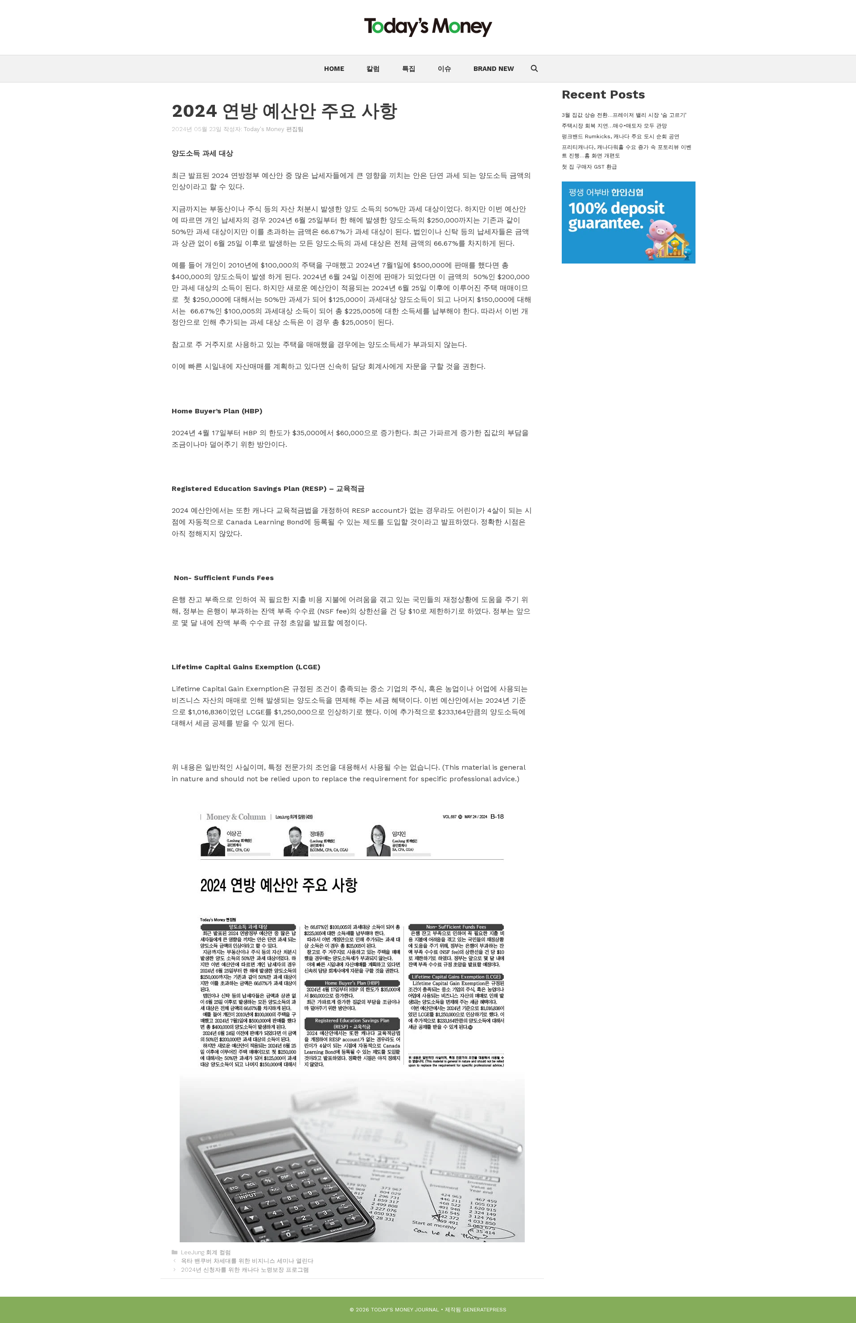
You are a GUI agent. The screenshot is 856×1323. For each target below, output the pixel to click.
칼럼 (373, 69)
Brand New (493, 69)
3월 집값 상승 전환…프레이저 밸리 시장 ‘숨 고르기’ (624, 115)
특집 (409, 69)
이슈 (444, 69)
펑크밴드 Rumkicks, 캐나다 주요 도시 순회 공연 (620, 136)
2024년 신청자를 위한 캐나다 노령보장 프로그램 (245, 1269)
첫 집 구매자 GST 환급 (589, 167)
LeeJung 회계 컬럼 (206, 1252)
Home (334, 69)
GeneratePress (484, 1310)
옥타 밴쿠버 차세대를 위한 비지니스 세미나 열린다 (247, 1260)
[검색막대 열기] (534, 68)
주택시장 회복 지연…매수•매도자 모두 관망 (614, 126)
